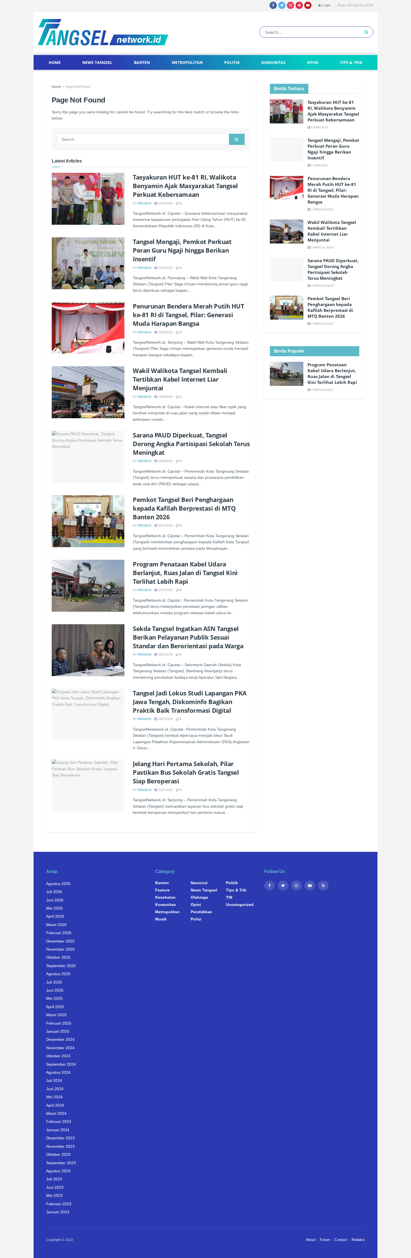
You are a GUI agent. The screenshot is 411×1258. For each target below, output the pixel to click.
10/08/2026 (165, 461)
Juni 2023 (54, 1187)
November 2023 (60, 1146)
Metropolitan (187, 62)
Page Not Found (77, 87)
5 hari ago (319, 127)
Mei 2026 (54, 908)
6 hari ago (319, 165)
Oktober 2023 (58, 1154)
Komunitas (273, 62)
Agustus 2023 (58, 1171)
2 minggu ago (322, 247)
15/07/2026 (165, 789)
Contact (341, 1240)
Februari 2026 (58, 933)
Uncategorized (240, 904)
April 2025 (55, 1007)
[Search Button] (367, 32)
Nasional (199, 883)
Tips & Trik (351, 62)
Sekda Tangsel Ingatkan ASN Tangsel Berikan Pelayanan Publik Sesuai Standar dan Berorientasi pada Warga (188, 637)
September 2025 (61, 965)
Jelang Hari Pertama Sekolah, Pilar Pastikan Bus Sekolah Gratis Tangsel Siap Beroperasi (186, 772)
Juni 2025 (54, 990)
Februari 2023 (58, 1204)
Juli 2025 (54, 982)
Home (55, 62)
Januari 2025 (57, 1031)
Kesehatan (165, 897)
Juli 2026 (54, 891)
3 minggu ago (322, 285)
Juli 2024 (54, 1080)
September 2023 (61, 1163)
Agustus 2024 (58, 1072)
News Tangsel (97, 62)
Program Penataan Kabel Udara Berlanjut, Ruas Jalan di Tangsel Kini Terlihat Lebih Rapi (185, 572)
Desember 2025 (60, 941)
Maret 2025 (56, 1015)
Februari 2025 (58, 1023)
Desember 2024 (60, 1039)
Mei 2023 (54, 1195)
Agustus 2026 (58, 883)
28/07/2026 (165, 525)
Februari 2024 (58, 1121)
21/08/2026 (165, 203)
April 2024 (55, 1105)
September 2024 (61, 1064)
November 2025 (60, 949)
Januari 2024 (57, 1130)
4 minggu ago (322, 323)
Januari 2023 (57, 1212)
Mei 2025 (54, 998)
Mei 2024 (54, 1097)
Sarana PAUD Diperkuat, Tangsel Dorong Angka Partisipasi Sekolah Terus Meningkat (191, 443)
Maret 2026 (56, 924)
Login (326, 5)
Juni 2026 (54, 900)
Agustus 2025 (58, 974)
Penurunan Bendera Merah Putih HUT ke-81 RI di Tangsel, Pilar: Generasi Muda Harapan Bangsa (188, 314)
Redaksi (144, 203)
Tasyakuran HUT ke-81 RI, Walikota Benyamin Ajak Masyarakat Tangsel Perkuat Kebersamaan (185, 185)
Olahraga (199, 897)
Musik (161, 919)
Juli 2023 (54, 1179)
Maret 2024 (56, 1113)
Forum (325, 1240)
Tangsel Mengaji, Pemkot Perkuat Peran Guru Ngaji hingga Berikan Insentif (182, 250)
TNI (229, 897)
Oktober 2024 (58, 1056)
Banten (142, 62)
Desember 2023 (60, 1138)
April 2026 (55, 916)
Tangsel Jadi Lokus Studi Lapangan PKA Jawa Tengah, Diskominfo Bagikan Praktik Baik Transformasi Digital (190, 701)
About (310, 1240)
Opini (312, 62)
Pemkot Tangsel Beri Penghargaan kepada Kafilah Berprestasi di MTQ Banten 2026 (184, 508)
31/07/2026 (165, 590)
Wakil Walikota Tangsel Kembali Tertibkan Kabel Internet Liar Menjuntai (180, 379)
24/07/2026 (165, 654)
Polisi (196, 919)
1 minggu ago (322, 209)
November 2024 (60, 1048)
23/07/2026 (165, 719)
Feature (162, 890)
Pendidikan (201, 912)
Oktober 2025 (58, 957)
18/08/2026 (165, 332)
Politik (232, 62)
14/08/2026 (165, 396)
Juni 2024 (54, 1089)
